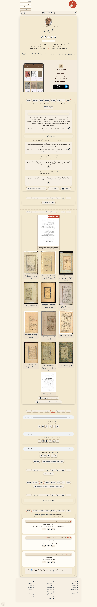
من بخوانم (36, 461)
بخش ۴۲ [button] (55, 421)
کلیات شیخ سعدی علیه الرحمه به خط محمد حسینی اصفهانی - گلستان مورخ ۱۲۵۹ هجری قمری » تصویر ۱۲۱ (66, 307)
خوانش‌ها (53, 100)
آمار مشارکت (30, 591)
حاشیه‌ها (29, 100)
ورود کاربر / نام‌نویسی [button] (49, 13)
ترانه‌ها (41, 100)
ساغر (51, 585)
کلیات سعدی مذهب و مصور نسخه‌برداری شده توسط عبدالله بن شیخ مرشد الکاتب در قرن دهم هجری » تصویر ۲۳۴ (48, 368)
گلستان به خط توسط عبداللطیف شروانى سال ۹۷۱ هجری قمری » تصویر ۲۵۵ (31, 336)
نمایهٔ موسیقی (73, 589)
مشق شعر (47, 100)
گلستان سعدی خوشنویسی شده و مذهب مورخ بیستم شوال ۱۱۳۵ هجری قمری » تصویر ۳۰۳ (48, 338)
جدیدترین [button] (43, 514)
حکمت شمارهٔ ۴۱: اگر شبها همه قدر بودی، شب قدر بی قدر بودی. (34, 55)
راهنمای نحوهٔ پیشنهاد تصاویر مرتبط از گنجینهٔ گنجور (49, 402)
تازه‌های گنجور (73, 595)
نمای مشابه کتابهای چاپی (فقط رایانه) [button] (37, 188)
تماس (31, 597)
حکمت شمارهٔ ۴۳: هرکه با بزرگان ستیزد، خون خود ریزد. (63, 55)
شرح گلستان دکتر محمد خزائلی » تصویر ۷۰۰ (48, 393)
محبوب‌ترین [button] (49, 514)
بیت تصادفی (74, 583)
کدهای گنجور (49, 581)
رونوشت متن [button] (66, 188)
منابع (31, 595)
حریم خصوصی (30, 598)
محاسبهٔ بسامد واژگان (49, 202)
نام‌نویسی (52, 570)
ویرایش (44, 131)
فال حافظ (74, 587)
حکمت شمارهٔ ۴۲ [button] (56, 438)
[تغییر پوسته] (3, 603)
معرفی (31, 581)
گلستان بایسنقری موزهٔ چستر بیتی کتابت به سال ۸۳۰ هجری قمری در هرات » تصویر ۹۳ (31, 366)
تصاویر (58, 100)
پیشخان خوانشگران (48, 595)
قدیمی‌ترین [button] (37, 514)
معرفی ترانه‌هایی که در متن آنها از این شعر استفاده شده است (49, 486)
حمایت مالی (30, 587)
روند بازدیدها (35, 100)
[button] (75, 12)
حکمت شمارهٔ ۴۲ (48, 31)
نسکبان (50, 598)
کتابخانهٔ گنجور (49, 587)
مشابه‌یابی (74, 593)
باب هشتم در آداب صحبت (45, 27)
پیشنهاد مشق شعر (48, 474)
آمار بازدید (31, 593)
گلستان (53, 27)
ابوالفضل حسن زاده (42, 438)
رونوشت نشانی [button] (54, 188)
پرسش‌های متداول (29, 583)
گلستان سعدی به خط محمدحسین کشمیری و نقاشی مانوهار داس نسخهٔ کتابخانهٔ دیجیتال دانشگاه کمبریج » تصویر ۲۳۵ (66, 278)
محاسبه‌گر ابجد (49, 591)
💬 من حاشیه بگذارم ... (36, 516)
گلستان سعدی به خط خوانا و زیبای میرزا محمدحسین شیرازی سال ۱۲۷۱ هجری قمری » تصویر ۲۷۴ (48, 277)
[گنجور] (73, 4)
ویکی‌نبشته (46, 106)
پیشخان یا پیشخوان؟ (48, 597)
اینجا (45, 423)
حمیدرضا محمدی (43, 421)
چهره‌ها (31, 585)
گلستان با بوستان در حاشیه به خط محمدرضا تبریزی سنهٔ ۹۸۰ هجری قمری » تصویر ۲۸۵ (66, 365)
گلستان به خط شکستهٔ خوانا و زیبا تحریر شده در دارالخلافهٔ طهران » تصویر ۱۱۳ (31, 276)
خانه (75, 581)
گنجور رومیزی (49, 583)
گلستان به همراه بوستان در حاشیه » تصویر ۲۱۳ (66, 336)
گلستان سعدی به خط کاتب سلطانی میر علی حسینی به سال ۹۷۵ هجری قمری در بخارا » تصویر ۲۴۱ (48, 306)
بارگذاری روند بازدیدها (48, 500)
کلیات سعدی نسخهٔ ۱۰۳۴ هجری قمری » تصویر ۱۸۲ (31, 306)
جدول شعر (74, 585)
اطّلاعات (68, 100)
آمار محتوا (31, 589)
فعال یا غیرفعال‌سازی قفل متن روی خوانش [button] (54, 461)
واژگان (63, 100)
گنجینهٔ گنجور (49, 589)
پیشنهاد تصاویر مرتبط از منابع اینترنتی (49, 398)
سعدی (57, 27)
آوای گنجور (50, 593)
